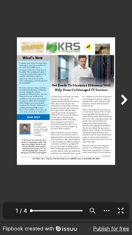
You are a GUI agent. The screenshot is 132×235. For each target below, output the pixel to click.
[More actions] (107, 211)
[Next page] (123, 111)
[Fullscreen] (121, 211)
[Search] (93, 211)
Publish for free (111, 228)
